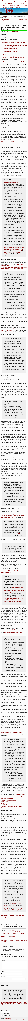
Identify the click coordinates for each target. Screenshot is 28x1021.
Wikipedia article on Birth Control (9, 141)
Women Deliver (4, 801)
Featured (9, 930)
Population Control (9, 934)
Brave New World (5, 931)
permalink (12, 936)
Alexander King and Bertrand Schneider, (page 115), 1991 (14, 915)
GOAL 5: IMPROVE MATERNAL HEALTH (14, 632)
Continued (3, 921)
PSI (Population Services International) (10, 807)
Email (2, 973)
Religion (24, 934)
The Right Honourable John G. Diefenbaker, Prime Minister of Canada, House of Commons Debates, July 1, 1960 (14, 1003)
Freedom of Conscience (6, 933)
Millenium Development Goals (8, 629)
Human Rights (16, 933)
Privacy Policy (22, 1019)
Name (2, 971)
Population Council (17, 250)
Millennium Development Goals (14, 533)
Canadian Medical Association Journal (11, 51)
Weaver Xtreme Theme (14, 1019)
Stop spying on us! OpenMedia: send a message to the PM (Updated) (7, 21)
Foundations (22, 931)
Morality (22, 933)
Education (12, 931)
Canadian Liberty (8, 1)
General (14, 930)
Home (2, 16)
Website (3, 976)
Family (16, 931)
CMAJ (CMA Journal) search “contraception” (13, 57)
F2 (5, 16)
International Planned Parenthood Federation (12, 806)
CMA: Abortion (5, 54)
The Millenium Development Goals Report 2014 (12, 61)
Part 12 (10, 37)
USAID (2, 803)
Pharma (2, 934)
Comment (3, 960)
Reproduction (4, 936)
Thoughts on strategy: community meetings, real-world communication (21, 21)
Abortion (22, 930)
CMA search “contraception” (9, 56)
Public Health (18, 934)
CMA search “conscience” (8, 53)
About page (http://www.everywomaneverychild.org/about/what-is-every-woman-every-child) (14, 516)
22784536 (20, 268)
